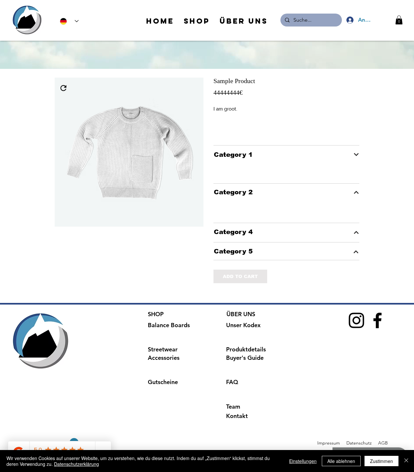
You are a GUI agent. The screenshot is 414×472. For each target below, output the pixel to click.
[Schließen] (406, 461)
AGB (382, 443)
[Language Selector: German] (69, 21)
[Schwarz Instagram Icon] (356, 320)
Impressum (328, 443)
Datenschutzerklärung (76, 464)
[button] (399, 20)
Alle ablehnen (341, 461)
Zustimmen (381, 461)
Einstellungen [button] (303, 461)
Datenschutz (359, 443)
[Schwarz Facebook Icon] (377, 320)
